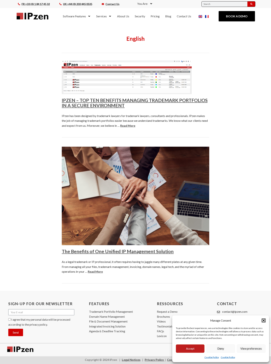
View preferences (251, 348)
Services (101, 16)
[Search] (251, 4)
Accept (190, 348)
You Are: (142, 3)
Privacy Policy (154, 359)
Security (140, 16)
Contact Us (184, 16)
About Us (123, 16)
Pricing (155, 16)
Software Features (74, 16)
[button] (263, 320)
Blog (168, 16)
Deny (220, 348)
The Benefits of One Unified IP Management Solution (118, 251)
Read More (127, 125)
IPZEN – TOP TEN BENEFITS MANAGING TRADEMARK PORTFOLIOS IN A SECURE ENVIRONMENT (135, 102)
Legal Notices (131, 359)
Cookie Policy (211, 357)
